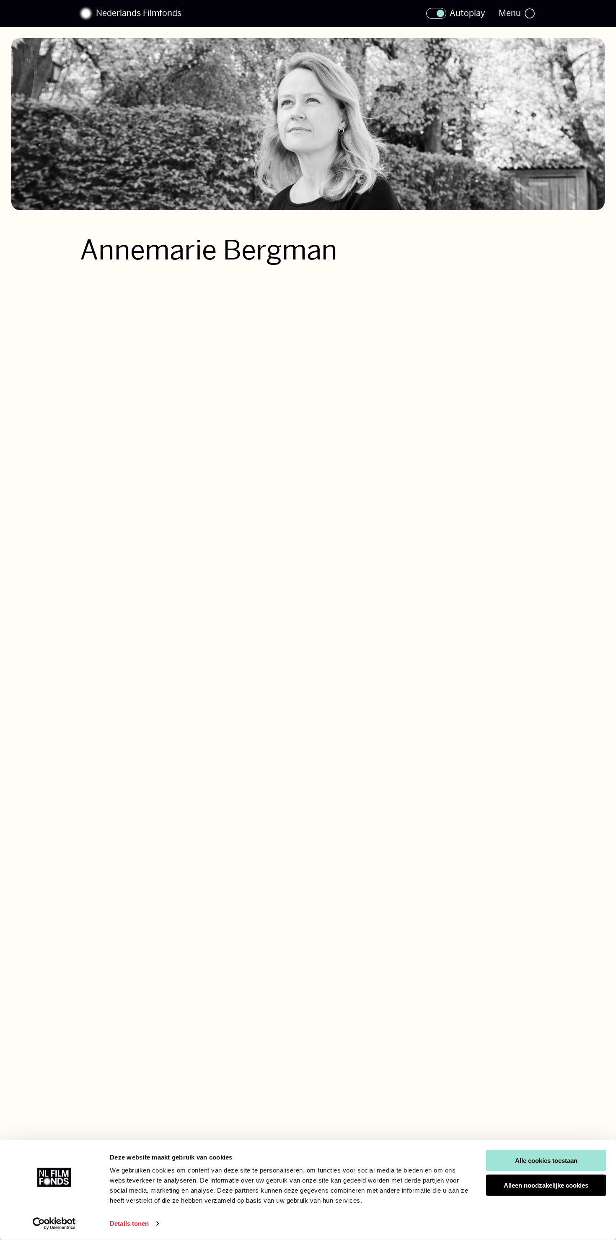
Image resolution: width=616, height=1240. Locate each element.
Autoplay (467, 13)
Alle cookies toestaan (546, 1160)
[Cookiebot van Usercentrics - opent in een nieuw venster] (54, 1223)
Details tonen (129, 1223)
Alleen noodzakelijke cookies (546, 1185)
